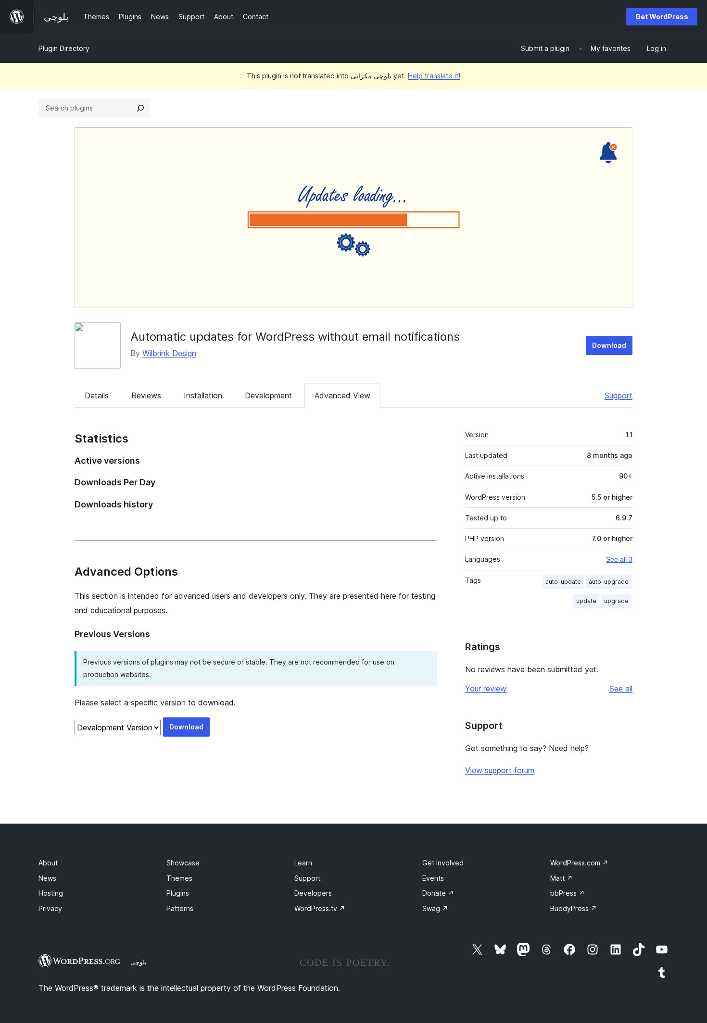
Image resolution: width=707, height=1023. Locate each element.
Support (618, 395)
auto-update (563, 581)
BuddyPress (573, 908)
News (47, 878)
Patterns (179, 908)
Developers (313, 893)
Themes (179, 878)
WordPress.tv (319, 908)
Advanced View (342, 395)
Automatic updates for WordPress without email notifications (295, 337)
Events (433, 878)
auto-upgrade (609, 581)
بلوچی (138, 962)
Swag (435, 908)
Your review (485, 688)
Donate (438, 893)
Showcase (183, 863)
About (48, 863)
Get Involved (443, 863)
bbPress (567, 893)
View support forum (499, 770)
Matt (561, 878)
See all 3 (619, 559)
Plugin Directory (63, 48)
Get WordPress (661, 16)
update (586, 600)
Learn (303, 863)
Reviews (146, 395)
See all (620, 688)
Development (268, 395)
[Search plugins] (140, 108)
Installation (203, 395)
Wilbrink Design (169, 353)
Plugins (177, 893)
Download (609, 345)
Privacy (50, 908)
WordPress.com (579, 863)
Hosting (50, 893)
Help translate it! (434, 76)
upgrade (616, 600)
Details (97, 395)
